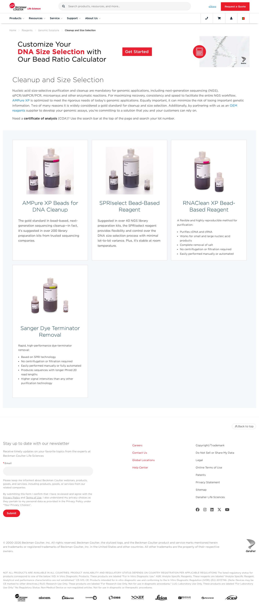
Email (7, 463)
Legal (199, 460)
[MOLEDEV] (184, 598)
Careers (137, 445)
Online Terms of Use (209, 467)
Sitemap (201, 489)
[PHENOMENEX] (207, 598)
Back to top (246, 426)
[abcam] (44, 599)
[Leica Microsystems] (161, 598)
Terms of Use (34, 497)
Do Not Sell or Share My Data (215, 452)
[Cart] (219, 18)
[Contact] (207, 18)
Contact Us (139, 452)
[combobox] (124, 6)
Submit (11, 513)
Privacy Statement (208, 482)
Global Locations (143, 460)
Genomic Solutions (48, 30)
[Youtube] (227, 510)
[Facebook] (197, 510)
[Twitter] (219, 510)
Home (12, 30)
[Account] (231, 18)
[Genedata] (91, 599)
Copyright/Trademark (210, 445)
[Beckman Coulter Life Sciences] (25, 6)
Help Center (140, 467)
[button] (63, 6)
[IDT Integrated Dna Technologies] (137, 598)
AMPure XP (21, 100)
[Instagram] (205, 510)
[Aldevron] (67, 598)
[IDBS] (114, 598)
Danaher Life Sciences (210, 497)
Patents (201, 474)
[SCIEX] (231, 598)
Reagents (27, 30)
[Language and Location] (243, 18)
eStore (212, 6)
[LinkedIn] (212, 510)
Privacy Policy (11, 497)
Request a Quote (235, 6)
